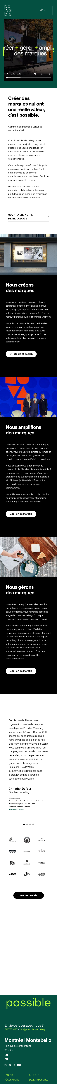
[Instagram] (6, 1064)
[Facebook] (14, 1064)
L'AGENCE (9, 1075)
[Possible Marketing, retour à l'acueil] (29, 1003)
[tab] (24, 824)
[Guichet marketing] (47, 1074)
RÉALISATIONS (12, 1080)
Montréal (15, 1040)
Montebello (38, 1040)
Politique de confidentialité (18, 1045)
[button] (28, 50)
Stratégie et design (21, 354)
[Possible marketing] (8, 10)
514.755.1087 (11, 1029)
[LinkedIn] (10, 1064)
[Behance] (19, 1064)
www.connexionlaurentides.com (21, 814)
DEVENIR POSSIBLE (38, 1080)
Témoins (9, 1050)
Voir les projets (28, 895)
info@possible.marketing (32, 1029)
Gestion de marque (21, 513)
